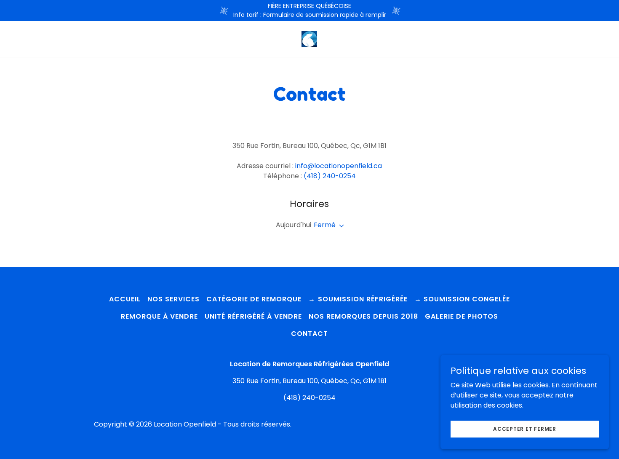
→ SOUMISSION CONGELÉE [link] (462, 299)
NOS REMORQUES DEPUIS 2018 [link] (363, 316)
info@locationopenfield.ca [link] (338, 166)
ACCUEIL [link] (125, 299)
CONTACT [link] (309, 333)
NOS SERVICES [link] (173, 299)
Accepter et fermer (524, 428)
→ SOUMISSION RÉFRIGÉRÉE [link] (357, 299)
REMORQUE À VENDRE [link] (159, 316)
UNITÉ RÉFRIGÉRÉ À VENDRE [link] (253, 316)
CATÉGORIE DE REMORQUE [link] (253, 299)
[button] (339, 226)
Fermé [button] (325, 225)
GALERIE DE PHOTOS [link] (461, 316)
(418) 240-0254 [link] (330, 176)
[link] (309, 38)
